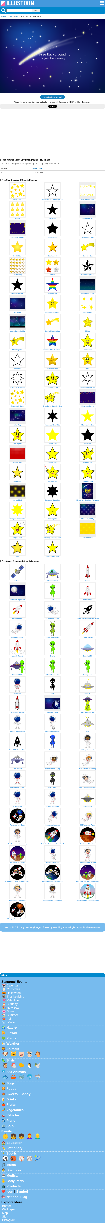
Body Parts (15, 1181)
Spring (11, 1011)
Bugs (10, 1083)
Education (14, 1143)
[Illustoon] (17, 5)
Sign (5, 1216)
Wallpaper (8, 1209)
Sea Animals (16, 1072)
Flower (11, 1033)
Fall (9, 1018)
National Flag (16, 1197)
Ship (10, 1126)
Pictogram (8, 1220)
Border (6, 1206)
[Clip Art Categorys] (102, 4)
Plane (10, 1120)
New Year (13, 1007)
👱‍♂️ (37, 1136)
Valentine (13, 1000)
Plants (11, 1038)
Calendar (13, 985)
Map (5, 1213)
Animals (12, 1049)
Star (16, 16)
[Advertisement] (52, 135)
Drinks (11, 1099)
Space (12, 16)
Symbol (22, 1191)
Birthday (12, 1004)
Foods (11, 1088)
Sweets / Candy (18, 1094)
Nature (11, 1027)
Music (11, 1165)
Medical (12, 1175)
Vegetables (15, 1110)
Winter (11, 1022)
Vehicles (13, 1115)
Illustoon (3, 16)
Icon (9, 1191)
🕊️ (37, 1065)
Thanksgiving (15, 996)
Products (13, 1186)
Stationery (14, 1148)
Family (6, 1131)
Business (13, 1170)
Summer (12, 1015)
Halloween (14, 993)
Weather (12, 1043)
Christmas (13, 989)
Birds (10, 1060)
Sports (11, 1153)
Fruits (11, 1104)
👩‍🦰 (29, 1136)
